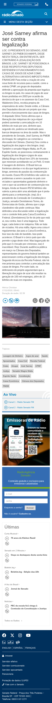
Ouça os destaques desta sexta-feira (29, 555)
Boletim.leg (9, 567)
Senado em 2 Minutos (14, 550)
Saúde (45, 356)
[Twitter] (12, 635)
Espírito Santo (9, 376)
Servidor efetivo (9, 661)
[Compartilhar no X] (47, 300)
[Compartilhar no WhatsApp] (35, 300)
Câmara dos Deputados (33, 381)
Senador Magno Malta (22, 371)
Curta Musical (10, 533)
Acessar (30, 508)
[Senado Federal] (26, 4)
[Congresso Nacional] (10, 642)
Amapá (14, 366)
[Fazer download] (16, 300)
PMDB (6, 386)
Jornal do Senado (19, 589)
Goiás (5, 366)
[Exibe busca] (46, 13)
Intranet (9, 655)
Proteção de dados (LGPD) (15, 680)
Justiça (6, 371)
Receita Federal (37, 361)
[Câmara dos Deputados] (4, 642)
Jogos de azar (32, 356)
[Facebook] (5, 635)
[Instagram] (20, 635)
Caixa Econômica (11, 381)
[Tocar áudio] (5, 300)
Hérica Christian (9, 287)
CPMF (38, 366)
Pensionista (7, 674)
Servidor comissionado (13, 665)
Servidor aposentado (12, 670)
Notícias (8, 601)
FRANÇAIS (30, 648)
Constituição (24, 376)
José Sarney (26, 366)
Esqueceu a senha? (13, 507)
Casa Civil (22, 361)
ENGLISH (6, 648)
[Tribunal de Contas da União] (17, 642)
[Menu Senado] (5, 4)
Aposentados (9, 361)
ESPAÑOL (18, 648)
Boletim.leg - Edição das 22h (25, 572)
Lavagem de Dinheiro (13, 356)
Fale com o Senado (14, 684)
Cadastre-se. (25, 514)
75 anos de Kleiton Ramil (23, 538)
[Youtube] (27, 635)
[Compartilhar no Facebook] (41, 300)
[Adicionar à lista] (11, 300)
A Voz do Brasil (11, 584)
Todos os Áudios (12, 620)
